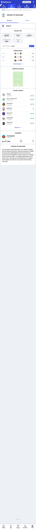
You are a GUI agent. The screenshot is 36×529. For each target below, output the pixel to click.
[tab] (9, 20)
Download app (26, 2)
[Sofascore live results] (7, 2)
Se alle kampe (17, 64)
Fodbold (3, 10)
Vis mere (17, 127)
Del (31, 46)
